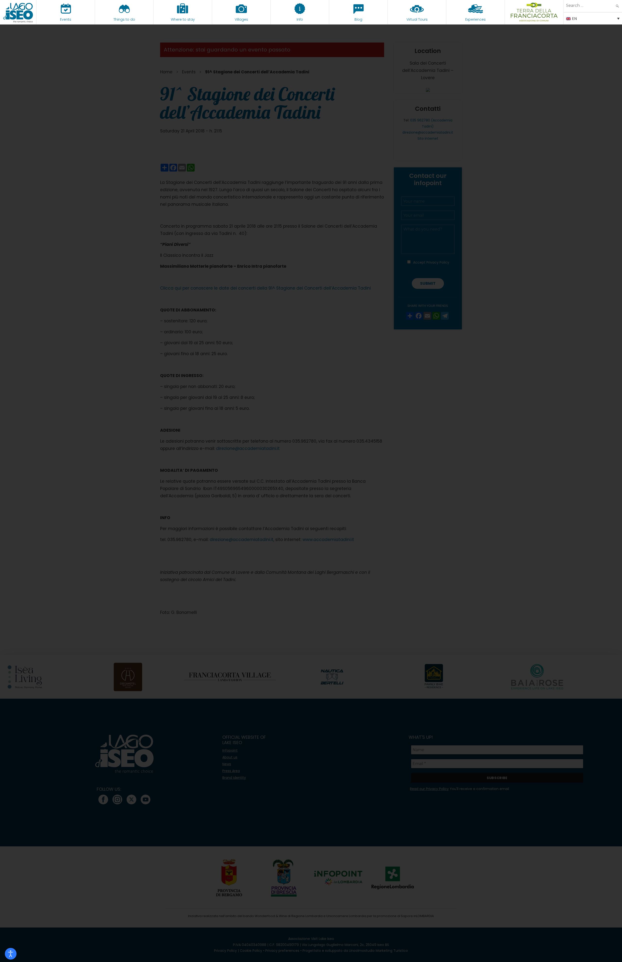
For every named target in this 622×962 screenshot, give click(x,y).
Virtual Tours (417, 19)
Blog (358, 19)
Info (300, 19)
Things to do (124, 19)
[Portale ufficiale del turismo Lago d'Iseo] (18, 12)
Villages (241, 19)
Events (65, 19)
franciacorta (534, 19)
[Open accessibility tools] (11, 954)
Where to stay (183, 19)
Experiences (475, 19)
